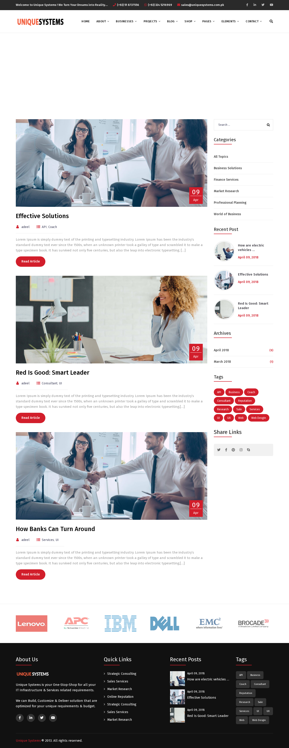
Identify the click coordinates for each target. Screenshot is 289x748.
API (44, 227)
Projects (150, 21)
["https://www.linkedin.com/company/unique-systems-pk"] (255, 5)
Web (241, 418)
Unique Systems (28, 741)
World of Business (227, 214)
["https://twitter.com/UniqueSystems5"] (262, 5)
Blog (171, 21)
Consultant (49, 383)
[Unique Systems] (40, 22)
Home (86, 21)
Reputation (245, 400)
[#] (219, 450)
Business (234, 392)
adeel (25, 227)
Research (223, 409)
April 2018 (221, 350)
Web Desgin (258, 418)
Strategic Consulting (121, 674)
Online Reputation (120, 697)
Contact (252, 21)
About (101, 21)
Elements (228, 21)
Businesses (124, 21)
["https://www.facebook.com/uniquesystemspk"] (247, 5)
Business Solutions (228, 168)
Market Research (226, 191)
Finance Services (226, 180)
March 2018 (222, 362)
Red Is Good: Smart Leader (52, 372)
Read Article (30, 261)
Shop (188, 21)
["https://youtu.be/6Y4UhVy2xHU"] (271, 5)
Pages (206, 21)
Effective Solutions (42, 216)
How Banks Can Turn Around (55, 529)
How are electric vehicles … (251, 247)
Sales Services (117, 681)
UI (60, 383)
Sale (239, 409)
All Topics (221, 157)
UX (229, 418)
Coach (52, 227)
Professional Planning (230, 203)
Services (48, 540)
